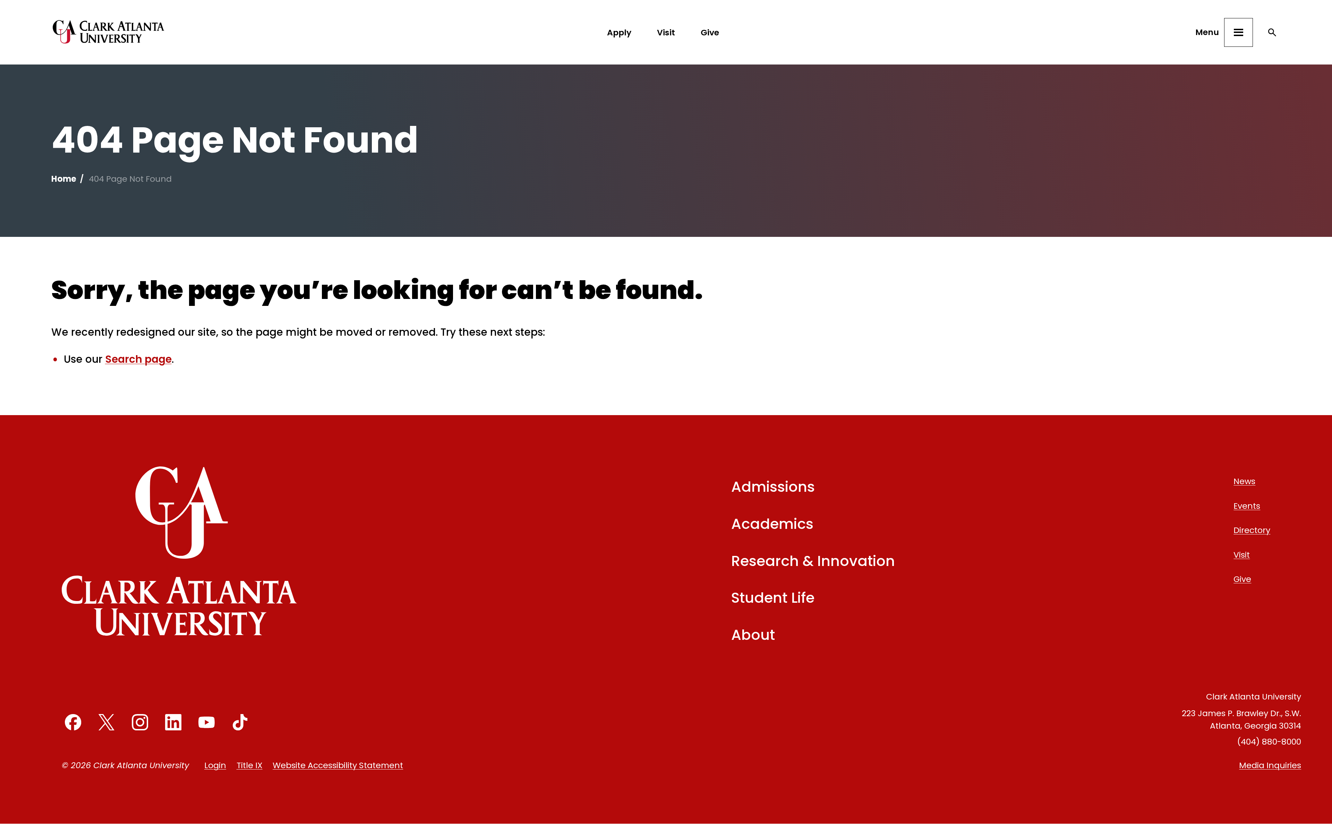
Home (63, 178)
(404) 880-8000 (1269, 741)
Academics (772, 524)
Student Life (772, 597)
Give (710, 32)
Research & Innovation (813, 561)
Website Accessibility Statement (338, 765)
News (1244, 481)
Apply (619, 32)
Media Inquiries (1270, 765)
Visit (666, 32)
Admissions (773, 487)
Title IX (250, 765)
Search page (138, 359)
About (753, 635)
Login (215, 765)
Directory (1251, 530)
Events (1246, 506)
